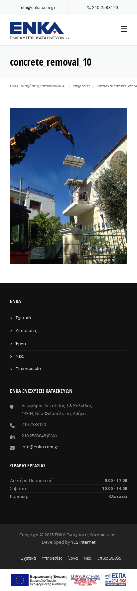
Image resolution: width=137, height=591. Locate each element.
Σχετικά (23, 318)
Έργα (21, 343)
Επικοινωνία (28, 369)
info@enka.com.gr (37, 7)
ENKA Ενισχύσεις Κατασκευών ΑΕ (38, 86)
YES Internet (83, 542)
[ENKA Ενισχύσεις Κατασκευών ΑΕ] (40, 30)
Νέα (20, 356)
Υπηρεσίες (81, 86)
